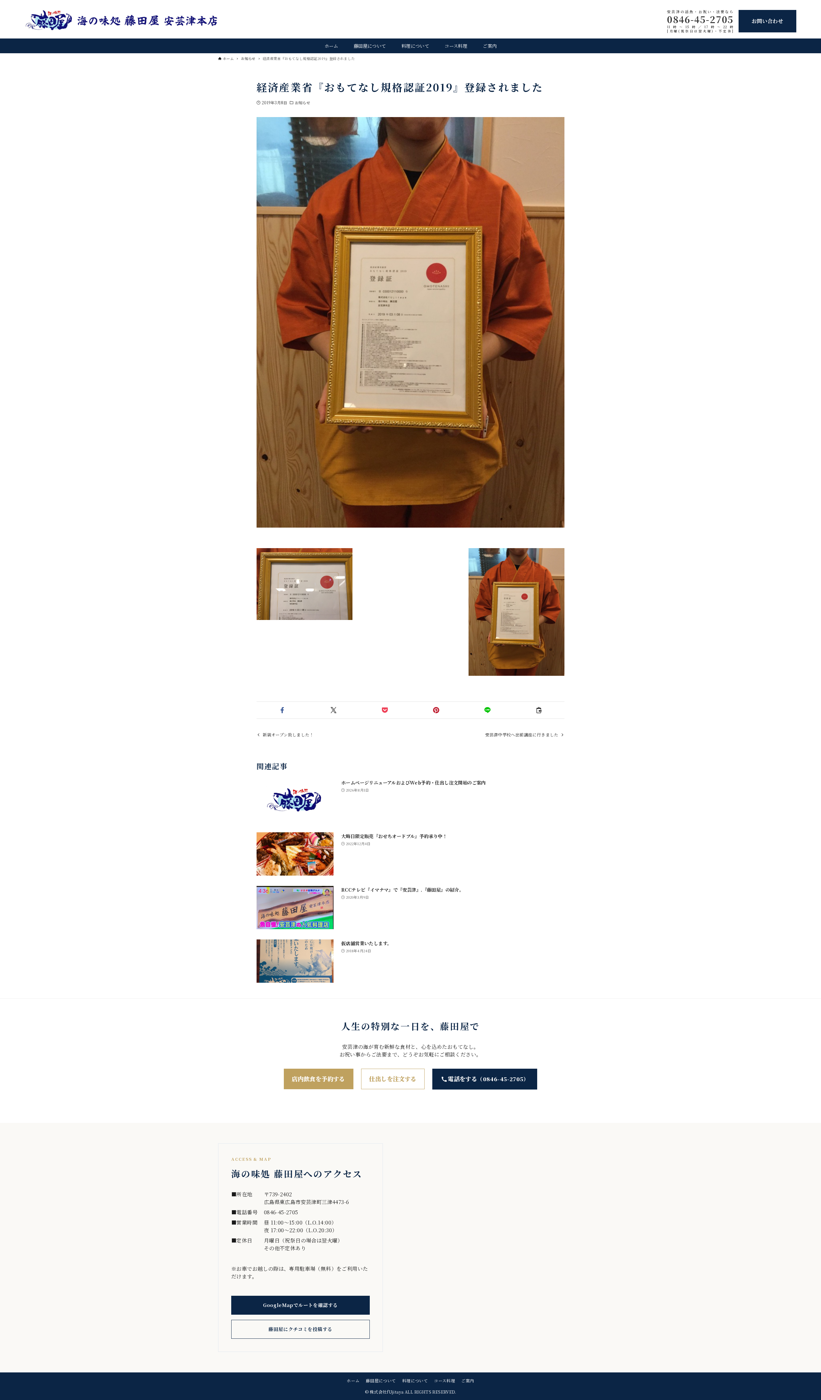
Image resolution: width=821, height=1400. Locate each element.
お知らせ (302, 102)
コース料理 (444, 1381)
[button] (282, 710)
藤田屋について (381, 1381)
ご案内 (467, 1381)
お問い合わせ (767, 21)
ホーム (353, 1381)
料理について (415, 1381)
